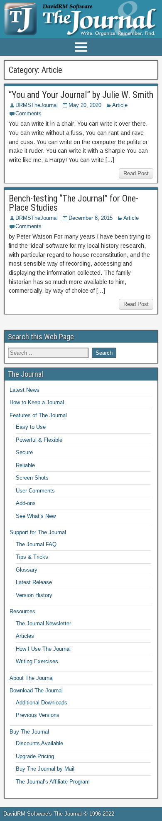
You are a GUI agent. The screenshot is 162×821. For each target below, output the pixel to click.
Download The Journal (36, 690)
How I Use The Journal (43, 649)
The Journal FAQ (36, 544)
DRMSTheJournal (36, 105)
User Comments (35, 491)
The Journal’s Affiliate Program (53, 782)
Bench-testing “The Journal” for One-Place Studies (73, 203)
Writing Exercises (37, 661)
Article (120, 105)
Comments (28, 113)
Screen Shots (32, 478)
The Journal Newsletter (43, 623)
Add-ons (26, 503)
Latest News (24, 390)
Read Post (136, 173)
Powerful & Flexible (39, 440)
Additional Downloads (41, 702)
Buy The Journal (29, 732)
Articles (25, 636)
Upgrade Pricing (35, 756)
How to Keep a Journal (37, 402)
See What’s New (36, 516)
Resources (22, 611)
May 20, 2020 (85, 105)
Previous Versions (37, 715)
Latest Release (34, 582)
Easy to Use (31, 427)
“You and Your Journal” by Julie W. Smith (81, 95)
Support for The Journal (38, 532)
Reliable (25, 465)
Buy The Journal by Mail (45, 769)
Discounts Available (39, 743)
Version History (34, 595)
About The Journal (32, 678)
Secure (24, 452)
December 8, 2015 (91, 218)
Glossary (26, 570)
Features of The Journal (38, 415)
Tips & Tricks (32, 557)
